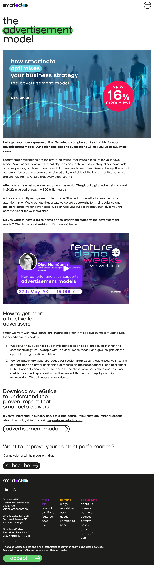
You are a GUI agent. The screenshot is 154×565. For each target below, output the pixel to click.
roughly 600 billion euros (48, 189)
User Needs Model (76, 350)
